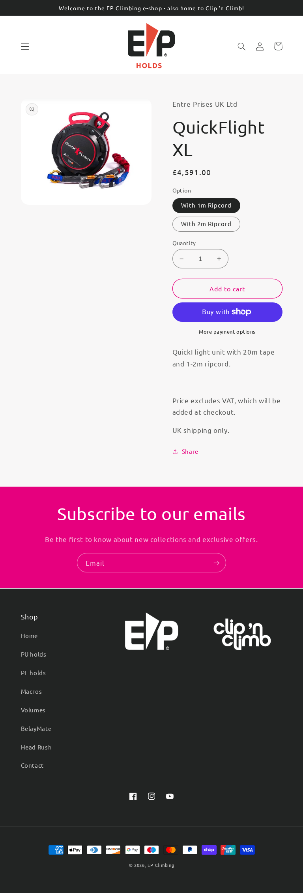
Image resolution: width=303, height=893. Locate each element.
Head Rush (36, 747)
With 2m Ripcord (206, 223)
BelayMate (36, 728)
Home (29, 635)
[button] (25, 46)
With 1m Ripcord (206, 205)
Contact (32, 765)
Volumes (33, 710)
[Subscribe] (217, 562)
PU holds (34, 654)
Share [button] (190, 451)
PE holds (33, 672)
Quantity (184, 242)
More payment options (227, 331)
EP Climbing (161, 865)
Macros (31, 691)
